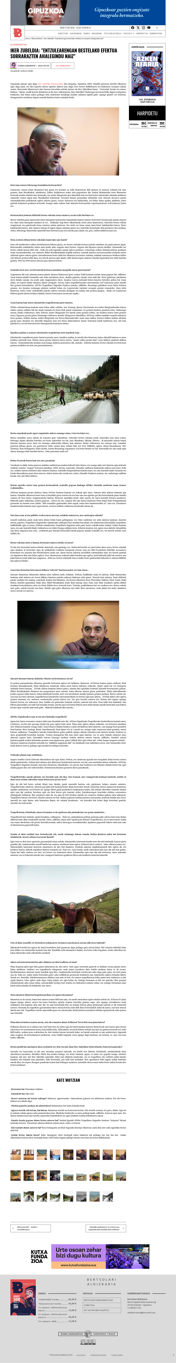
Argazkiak (97, 33)
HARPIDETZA (142, 33)
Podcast (127, 33)
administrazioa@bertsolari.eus (141, 1312)
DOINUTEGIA (89, 1305)
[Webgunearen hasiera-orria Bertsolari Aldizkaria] (17, 33)
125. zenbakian (63, 66)
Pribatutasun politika (98, 1355)
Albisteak (63, 33)
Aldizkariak (76, 33)
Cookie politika (117, 1355)
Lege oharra (80, 1355)
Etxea (28, 38)
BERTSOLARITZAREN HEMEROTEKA (98, 1300)
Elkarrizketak (36, 38)
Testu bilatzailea (112, 33)
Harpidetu (147, 113)
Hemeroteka (156, 33)
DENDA (86, 33)
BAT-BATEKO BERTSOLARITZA (96, 1310)
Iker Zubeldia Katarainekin (50, 84)
